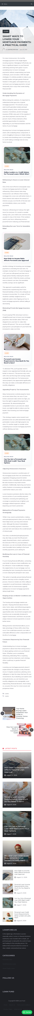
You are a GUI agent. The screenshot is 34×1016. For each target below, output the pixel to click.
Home (5, 1005)
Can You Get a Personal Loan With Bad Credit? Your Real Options (15, 461)
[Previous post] (2, 713)
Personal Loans (7, 959)
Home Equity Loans (9, 968)
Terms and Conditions (23, 1005)
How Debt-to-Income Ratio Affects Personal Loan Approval (16, 259)
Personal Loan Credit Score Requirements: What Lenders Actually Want (16, 858)
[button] (31, 4)
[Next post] (31, 729)
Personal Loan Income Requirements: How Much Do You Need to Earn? (16, 361)
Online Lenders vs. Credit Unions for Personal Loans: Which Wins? (16, 173)
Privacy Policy (7, 1009)
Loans (6, 31)
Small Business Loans (9, 964)
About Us (12, 1005)
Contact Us (27, 1009)
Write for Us (18, 1009)
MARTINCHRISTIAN (13, 49)
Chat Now (28, 1012)
